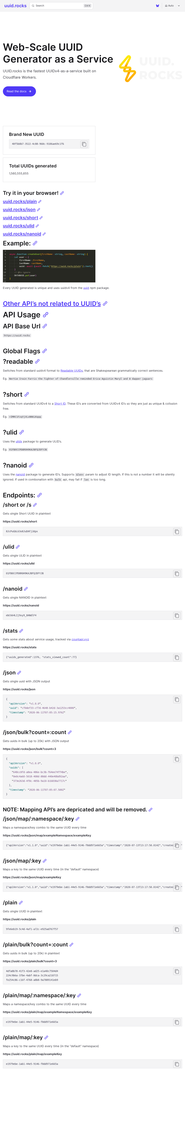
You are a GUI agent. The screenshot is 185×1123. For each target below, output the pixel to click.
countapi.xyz (80, 639)
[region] (92, 845)
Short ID (60, 403)
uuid (86, 288)
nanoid (20, 474)
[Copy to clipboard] (84, 144)
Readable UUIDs (72, 370)
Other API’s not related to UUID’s (52, 303)
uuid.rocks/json (19, 209)
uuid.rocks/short (20, 217)
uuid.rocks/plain (20, 201)
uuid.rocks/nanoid (22, 233)
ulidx (19, 441)
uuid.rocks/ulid (18, 225)
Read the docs (16, 91)
